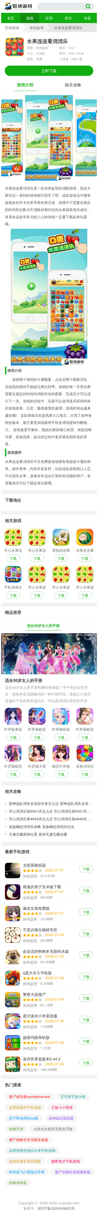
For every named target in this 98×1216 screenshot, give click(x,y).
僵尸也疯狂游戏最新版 (73, 1171)
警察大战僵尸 (49, 999)
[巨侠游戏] (20, 6)
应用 (49, 18)
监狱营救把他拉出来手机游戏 (32, 1150)
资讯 (68, 18)
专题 (87, 18)
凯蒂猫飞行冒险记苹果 (27, 1171)
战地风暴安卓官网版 (25, 1161)
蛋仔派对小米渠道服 (49, 1021)
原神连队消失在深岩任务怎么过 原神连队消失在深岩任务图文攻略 (51, 803)
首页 (10, 18)
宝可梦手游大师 (72, 1096)
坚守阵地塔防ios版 (24, 1118)
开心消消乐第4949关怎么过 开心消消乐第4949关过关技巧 (51, 818)
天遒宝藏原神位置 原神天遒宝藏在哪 (38, 834)
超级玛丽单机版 (49, 1042)
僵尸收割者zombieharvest (29, 1096)
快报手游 (16, 1128)
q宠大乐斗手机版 (49, 978)
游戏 (29, 18)
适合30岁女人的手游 (23, 680)
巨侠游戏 (12, 27)
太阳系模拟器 (49, 870)
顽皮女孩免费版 (49, 913)
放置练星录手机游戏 (25, 1107)
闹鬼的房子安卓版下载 (49, 892)
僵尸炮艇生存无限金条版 (28, 1139)
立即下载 (49, 70)
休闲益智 (36, 27)
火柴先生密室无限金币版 (53, 1128)
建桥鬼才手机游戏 (65, 1161)
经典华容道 (18, 1182)
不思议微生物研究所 (49, 935)
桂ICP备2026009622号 (56, 1208)
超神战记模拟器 (61, 1118)
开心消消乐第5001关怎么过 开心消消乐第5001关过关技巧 (51, 811)
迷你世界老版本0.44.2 (49, 1064)
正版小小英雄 (62, 1107)
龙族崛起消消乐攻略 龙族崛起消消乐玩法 (41, 826)
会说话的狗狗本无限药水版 (49, 956)
